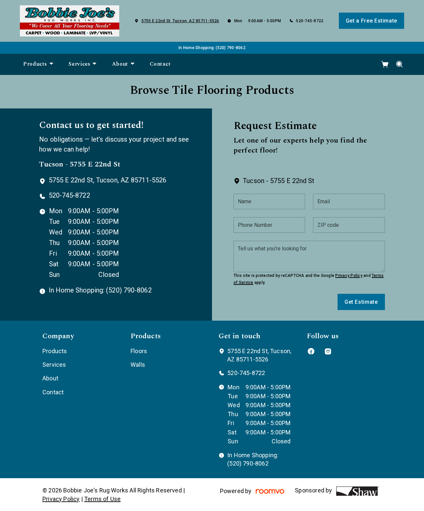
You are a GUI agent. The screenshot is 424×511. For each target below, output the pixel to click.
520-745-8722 (309, 21)
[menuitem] (38, 64)
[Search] (399, 64)
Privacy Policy (348, 275)
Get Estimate (361, 302)
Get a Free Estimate (371, 21)
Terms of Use (102, 498)
